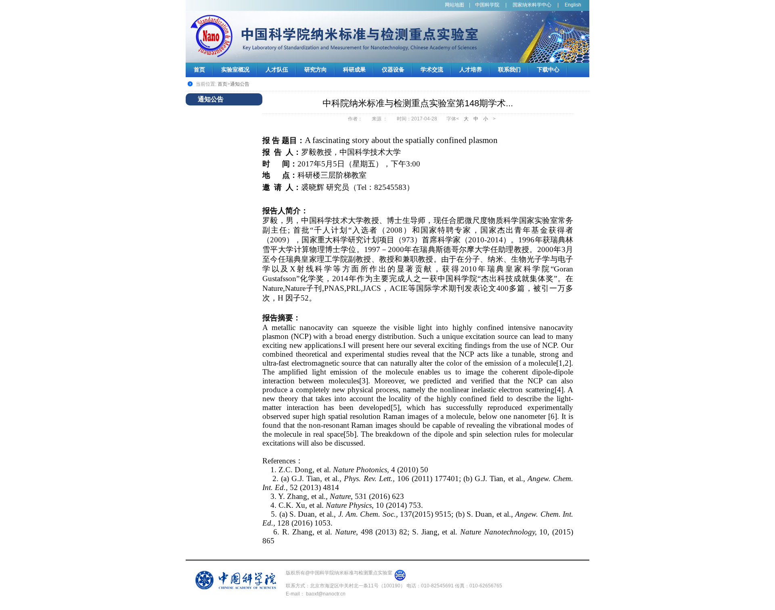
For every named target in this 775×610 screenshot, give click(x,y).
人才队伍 (277, 69)
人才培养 (470, 69)
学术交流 (432, 69)
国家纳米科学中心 (532, 5)
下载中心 (548, 69)
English (573, 5)
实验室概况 (235, 69)
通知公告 (239, 84)
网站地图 (454, 5)
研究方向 (315, 69)
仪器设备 (393, 69)
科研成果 (354, 69)
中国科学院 (487, 5)
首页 (199, 69)
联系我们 (509, 69)
